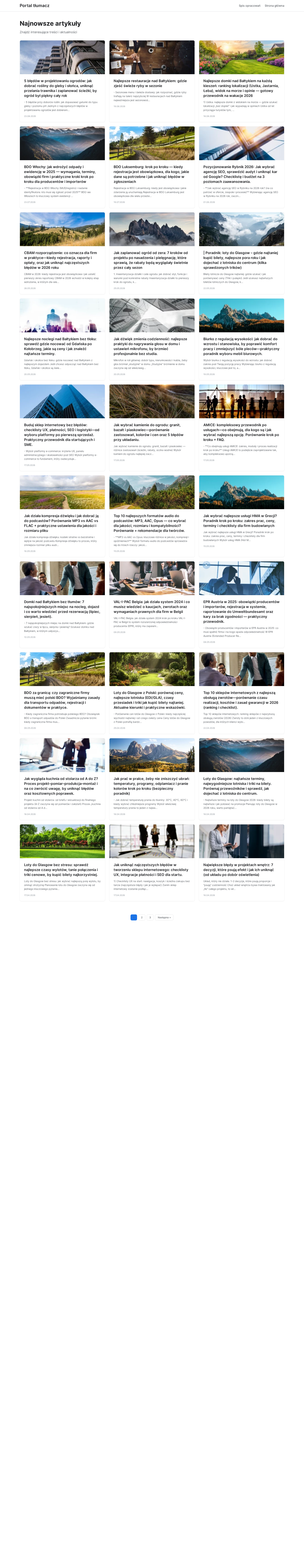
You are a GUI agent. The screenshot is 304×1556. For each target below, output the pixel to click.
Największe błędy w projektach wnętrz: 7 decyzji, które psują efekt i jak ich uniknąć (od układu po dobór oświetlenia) (238, 870)
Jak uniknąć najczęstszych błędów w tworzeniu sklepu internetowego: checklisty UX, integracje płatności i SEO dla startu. (151, 870)
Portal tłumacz (34, 5)
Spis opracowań (250, 5)
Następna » (164, 917)
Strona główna (274, 5)
